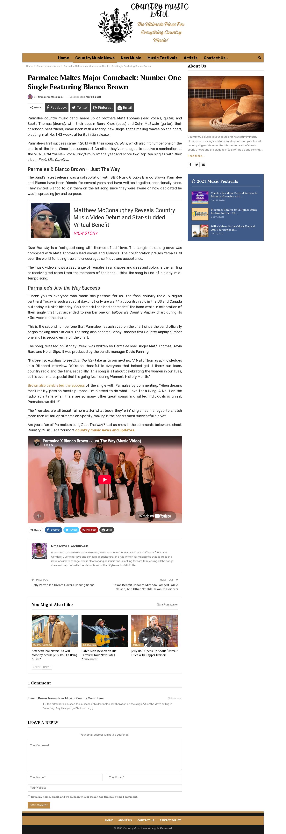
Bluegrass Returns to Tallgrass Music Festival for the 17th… (234, 211)
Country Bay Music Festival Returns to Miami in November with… (234, 194)
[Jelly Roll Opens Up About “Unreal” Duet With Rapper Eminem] (154, 631)
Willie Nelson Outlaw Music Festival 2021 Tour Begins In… (233, 227)
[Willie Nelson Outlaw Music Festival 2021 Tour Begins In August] (200, 231)
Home (63, 58)
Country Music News (95, 58)
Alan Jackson (89, 645)
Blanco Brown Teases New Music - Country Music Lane (66, 698)
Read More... (196, 156)
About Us (125, 820)
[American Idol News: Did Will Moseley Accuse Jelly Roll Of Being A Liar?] (55, 631)
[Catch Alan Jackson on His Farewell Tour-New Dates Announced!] (105, 631)
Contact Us (214, 58)
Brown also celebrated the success (56, 385)
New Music (131, 58)
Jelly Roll (137, 645)
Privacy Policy (170, 820)
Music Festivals (162, 58)
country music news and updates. (105, 430)
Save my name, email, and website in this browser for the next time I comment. (84, 796)
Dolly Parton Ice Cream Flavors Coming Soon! (63, 585)
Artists (190, 58)
